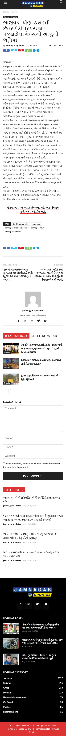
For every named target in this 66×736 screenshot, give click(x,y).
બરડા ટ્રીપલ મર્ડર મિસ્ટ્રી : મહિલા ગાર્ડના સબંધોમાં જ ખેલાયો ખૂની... (39, 657)
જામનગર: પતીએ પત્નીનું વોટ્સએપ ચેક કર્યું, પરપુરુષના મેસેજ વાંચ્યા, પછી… (42, 641)
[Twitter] (39, 321)
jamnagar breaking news (16, 228)
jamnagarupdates (13, 231)
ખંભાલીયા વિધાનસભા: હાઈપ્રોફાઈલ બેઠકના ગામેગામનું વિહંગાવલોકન (40, 626)
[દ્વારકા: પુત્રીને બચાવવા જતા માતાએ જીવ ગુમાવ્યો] (11, 379)
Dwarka (14, 17)
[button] (61, 4)
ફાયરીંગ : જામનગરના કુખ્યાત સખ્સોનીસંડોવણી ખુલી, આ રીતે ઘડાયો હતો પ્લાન (18, 274)
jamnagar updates (15, 45)
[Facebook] (19, 321)
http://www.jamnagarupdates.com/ (33, 315)
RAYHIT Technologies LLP (39, 729)
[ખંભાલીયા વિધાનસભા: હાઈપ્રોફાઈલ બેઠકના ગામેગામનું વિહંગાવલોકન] (11, 628)
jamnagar (36, 224)
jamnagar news (38, 228)
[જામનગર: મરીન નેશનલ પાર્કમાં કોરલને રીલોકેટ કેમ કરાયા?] (11, 363)
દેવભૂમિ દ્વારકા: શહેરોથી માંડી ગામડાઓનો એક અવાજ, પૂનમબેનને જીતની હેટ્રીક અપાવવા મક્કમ (41, 348)
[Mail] (33, 321)
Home (6, 12)
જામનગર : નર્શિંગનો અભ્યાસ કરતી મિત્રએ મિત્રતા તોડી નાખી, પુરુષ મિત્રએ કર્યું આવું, (49, 274)
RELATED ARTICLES (16, 335)
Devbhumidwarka (21, 224)
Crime (14, 12)
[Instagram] (26, 321)
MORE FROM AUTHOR (44, 335)
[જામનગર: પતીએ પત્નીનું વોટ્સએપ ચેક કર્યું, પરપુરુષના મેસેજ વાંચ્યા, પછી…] (11, 643)
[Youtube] (46, 321)
